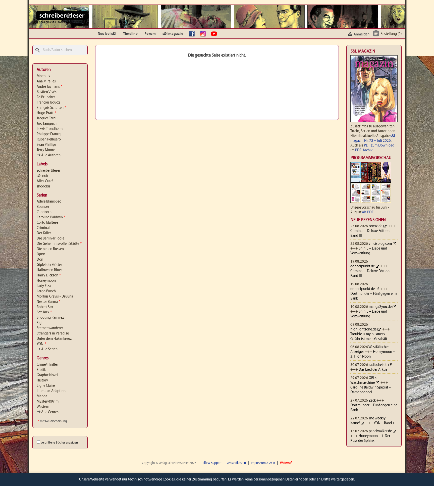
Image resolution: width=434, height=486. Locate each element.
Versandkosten (236, 463)
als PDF (367, 212)
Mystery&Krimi (48, 402)
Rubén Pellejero (49, 139)
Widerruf (286, 463)
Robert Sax (45, 307)
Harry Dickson (49, 275)
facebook (193, 34)
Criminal (43, 228)
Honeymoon (46, 281)
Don (40, 260)
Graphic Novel (47, 375)
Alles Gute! (45, 181)
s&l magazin (172, 34)
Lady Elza (44, 286)
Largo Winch (46, 291)
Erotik (41, 370)
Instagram (204, 34)
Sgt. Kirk (44, 312)
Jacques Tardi (47, 118)
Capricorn (44, 212)
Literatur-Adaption (51, 391)
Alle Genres (48, 412)
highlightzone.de (363, 329)
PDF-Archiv (363, 150)
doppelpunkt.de (362, 266)
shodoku (43, 186)
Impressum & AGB (263, 463)
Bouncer (43, 207)
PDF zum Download (379, 145)
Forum (150, 34)
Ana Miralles (46, 81)
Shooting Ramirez (50, 318)
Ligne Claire (46, 386)
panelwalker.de (380, 431)
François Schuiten (51, 108)
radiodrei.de (378, 365)
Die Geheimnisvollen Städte (59, 244)
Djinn (41, 254)
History (42, 380)
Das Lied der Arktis (373, 370)
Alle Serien (47, 349)
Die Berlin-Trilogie (50, 238)
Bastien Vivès (47, 92)
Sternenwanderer (50, 328)
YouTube (215, 34)
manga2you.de (380, 307)
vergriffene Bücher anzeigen (59, 443)
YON (41, 344)
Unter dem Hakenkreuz (54, 339)
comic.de (375, 226)
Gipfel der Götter (49, 265)
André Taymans (49, 87)
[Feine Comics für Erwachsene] (62, 15)
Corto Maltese (47, 223)
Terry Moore (46, 150)
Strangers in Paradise (53, 333)
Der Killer (44, 233)
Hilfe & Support (211, 463)
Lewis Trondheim (50, 129)
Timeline (130, 34)
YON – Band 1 (384, 423)
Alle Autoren (49, 155)
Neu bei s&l (107, 34)
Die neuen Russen (50, 249)
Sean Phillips (46, 145)
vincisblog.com (380, 244)
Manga (42, 396)
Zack (372, 401)
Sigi (39, 323)
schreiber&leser (48, 171)
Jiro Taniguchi (47, 124)
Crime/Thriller (47, 365)
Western (43, 407)
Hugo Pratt (46, 113)
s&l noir (42, 176)
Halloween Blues (49, 270)
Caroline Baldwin (51, 217)
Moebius (43, 76)
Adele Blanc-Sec (49, 202)
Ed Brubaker (46, 97)
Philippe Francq (49, 134)
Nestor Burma (48, 302)
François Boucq (48, 103)
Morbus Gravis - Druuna (55, 297)
